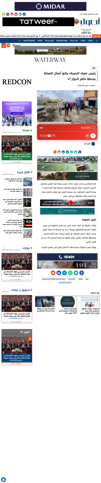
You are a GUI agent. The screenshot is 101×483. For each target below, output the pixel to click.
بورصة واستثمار (61, 40)
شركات (82, 40)
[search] (3, 45)
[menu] (19, 40)
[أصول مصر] (90, 22)
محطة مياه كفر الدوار (65, 282)
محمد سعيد (72, 279)
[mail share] (59, 152)
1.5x (45, 136)
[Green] (16, 45)
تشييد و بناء (49, 40)
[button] (20, 162)
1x (49, 136)
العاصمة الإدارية (29, 40)
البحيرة (80, 279)
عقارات (90, 40)
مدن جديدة (74, 40)
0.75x (53, 136)
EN (8, 45)
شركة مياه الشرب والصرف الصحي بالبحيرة (54, 279)
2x (41, 136)
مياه (87, 279)
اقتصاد (39, 40)
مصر (93, 68)
